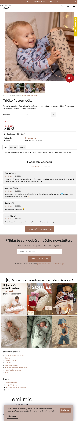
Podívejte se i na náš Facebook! (16, 387)
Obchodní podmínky (11, 365)
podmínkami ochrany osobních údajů (50, 264)
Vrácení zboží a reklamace (13, 370)
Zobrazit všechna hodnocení (39, 229)
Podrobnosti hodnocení (30, 95)
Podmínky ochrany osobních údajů (16, 368)
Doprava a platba (10, 360)
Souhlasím (65, 410)
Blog (6, 372)
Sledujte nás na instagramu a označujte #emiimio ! (42, 280)
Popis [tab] (5, 147)
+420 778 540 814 (12, 385)
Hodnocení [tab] (13, 147)
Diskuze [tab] (22, 147)
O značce (7, 358)
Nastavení (12, 416)
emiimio (8, 390)
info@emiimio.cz (11, 383)
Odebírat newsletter (39, 259)
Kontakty (7, 363)
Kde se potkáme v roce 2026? (14, 356)
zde (53, 411)
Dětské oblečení (31, 138)
